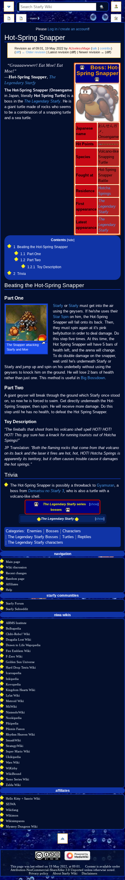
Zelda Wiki (13, 785)
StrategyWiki (14, 746)
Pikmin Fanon (15, 729)
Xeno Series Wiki (17, 779)
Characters (72, 531)
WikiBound (13, 773)
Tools (116, 19)
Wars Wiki (12, 762)
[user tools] (116, 6)
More (33, 18)
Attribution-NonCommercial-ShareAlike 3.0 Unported (46, 870)
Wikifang (12, 810)
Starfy (58, 306)
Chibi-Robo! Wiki (18, 634)
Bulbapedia (13, 628)
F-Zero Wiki (14, 656)
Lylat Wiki (13, 695)
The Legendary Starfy (107, 206)
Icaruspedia (13, 673)
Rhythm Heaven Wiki (20, 734)
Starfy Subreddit (17, 609)
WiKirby (11, 768)
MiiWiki (11, 706)
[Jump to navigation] (9, 6)
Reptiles (84, 537)
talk (94, 48)
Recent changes (16, 573)
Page (9, 19)
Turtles (68, 537)
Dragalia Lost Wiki (18, 639)
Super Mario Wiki (18, 751)
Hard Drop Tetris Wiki (21, 667)
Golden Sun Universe (20, 662)
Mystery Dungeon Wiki (22, 826)
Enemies (34, 531)
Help (9, 589)
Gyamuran (105, 485)
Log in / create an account (68, 29)
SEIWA (11, 804)
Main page (13, 561)
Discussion (21, 19)
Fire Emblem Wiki (18, 651)
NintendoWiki (15, 712)
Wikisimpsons (15, 821)
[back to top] (63, 838)
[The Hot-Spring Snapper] (97, 102)
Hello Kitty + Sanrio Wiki (23, 798)
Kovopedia (13, 684)
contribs (105, 48)
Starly (73, 306)
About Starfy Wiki (65, 873)
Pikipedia (12, 723)
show (94, 504)
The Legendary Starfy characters (35, 542)
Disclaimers (89, 873)
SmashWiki (13, 740)
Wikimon (12, 815)
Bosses (52, 531)
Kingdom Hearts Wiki (20, 690)
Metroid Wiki (15, 701)
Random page (15, 578)
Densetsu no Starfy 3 (46, 491)
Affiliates (12, 584)
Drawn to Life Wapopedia (23, 645)
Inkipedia (12, 679)
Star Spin (61, 317)
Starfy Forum (15, 603)
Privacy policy (38, 873)
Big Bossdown (93, 378)
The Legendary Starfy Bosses (33, 537)
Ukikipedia (13, 757)
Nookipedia (14, 718)
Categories (15, 531)
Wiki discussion (16, 567)
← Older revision (34, 52)
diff (18, 52)
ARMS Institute (16, 623)
